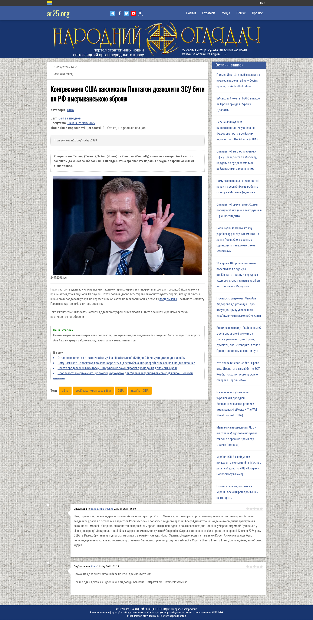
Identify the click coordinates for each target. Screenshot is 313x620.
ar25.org (58, 13)
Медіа (226, 13)
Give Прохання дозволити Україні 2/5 (251, 566)
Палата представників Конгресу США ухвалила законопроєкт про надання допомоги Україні (117, 368)
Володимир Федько (102, 508)
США (70, 110)
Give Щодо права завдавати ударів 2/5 (251, 509)
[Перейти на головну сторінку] (156, 39)
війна (65, 390)
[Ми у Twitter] (126, 13)
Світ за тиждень (70, 118)
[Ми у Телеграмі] (112, 13)
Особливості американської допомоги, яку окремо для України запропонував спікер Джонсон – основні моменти (123, 375)
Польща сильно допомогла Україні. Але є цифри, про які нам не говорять (237, 492)
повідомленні (168, 299)
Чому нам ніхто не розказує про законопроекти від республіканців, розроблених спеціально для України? (126, 363)
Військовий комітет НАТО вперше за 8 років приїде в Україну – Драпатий (238, 104)
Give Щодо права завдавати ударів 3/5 (254, 509)
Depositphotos (177, 615)
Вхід (262, 3)
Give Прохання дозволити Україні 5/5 (261, 566)
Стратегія (208, 13)
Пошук (241, 13)
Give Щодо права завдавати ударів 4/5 (258, 509)
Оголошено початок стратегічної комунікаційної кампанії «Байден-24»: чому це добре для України (121, 358)
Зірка (93, 566)
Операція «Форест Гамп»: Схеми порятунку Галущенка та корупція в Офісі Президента (239, 210)
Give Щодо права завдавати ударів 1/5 (247, 509)
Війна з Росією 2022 (81, 123)
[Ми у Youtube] (133, 13)
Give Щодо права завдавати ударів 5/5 (261, 509)
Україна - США (140, 390)
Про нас (257, 13)
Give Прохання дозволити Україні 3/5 (254, 566)
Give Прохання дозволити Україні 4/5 (258, 566)
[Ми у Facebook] (119, 13)
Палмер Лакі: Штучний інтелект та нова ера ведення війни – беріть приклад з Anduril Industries (238, 80)
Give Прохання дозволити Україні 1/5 (247, 566)
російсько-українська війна (93, 390)
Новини (191, 13)
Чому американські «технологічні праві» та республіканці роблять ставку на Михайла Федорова (238, 186)
